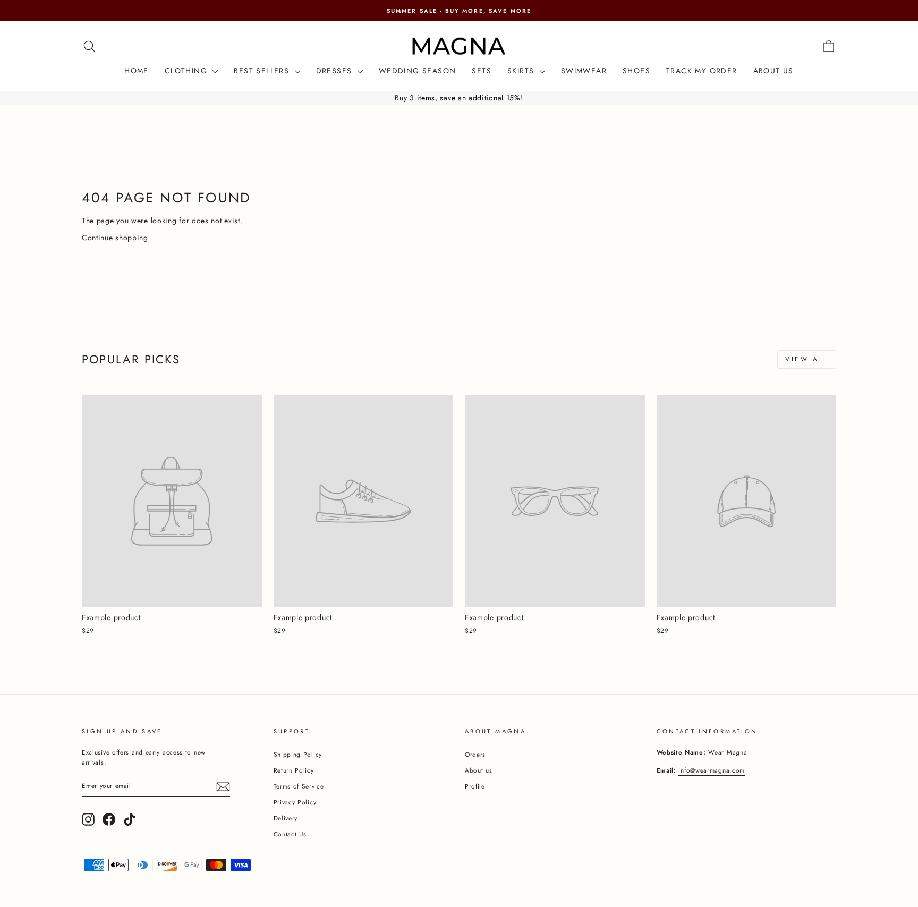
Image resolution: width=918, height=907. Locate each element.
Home (136, 70)
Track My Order (701, 70)
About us (478, 770)
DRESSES (335, 70)
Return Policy (294, 770)
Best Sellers (263, 70)
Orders (475, 754)
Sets (481, 70)
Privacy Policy (295, 802)
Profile (475, 786)
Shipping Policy (298, 754)
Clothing (187, 70)
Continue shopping (115, 237)
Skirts (522, 70)
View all (806, 359)
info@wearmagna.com (711, 770)
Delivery (286, 818)
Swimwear (584, 70)
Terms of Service (299, 786)
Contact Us (290, 833)
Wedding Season (417, 70)
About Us (773, 70)
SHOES (636, 70)
